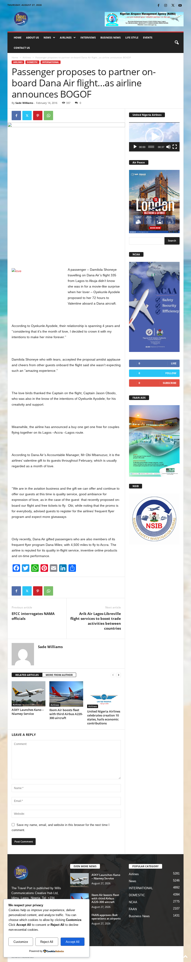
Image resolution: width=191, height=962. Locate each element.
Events (147, 37)
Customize (21, 942)
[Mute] (168, 146)
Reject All (46, 942)
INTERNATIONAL (50, 62)
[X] (173, 5)
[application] (154, 136)
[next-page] (118, 675)
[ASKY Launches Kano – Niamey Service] (28, 693)
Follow (170, 373)
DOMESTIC (32, 62)
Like (173, 363)
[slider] (151, 147)
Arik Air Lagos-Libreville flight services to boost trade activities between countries (95, 621)
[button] (176, 43)
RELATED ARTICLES (27, 675)
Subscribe (169, 383)
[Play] (135, 146)
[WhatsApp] (48, 115)
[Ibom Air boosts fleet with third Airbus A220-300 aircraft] (66, 693)
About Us (32, 37)
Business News (110, 37)
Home (17, 37)
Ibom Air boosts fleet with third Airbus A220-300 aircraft (66, 714)
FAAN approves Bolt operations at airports (106, 916)
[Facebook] (158, 5)
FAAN (133, 909)
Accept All (72, 942)
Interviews (88, 37)
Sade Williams (24, 103)
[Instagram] (165, 5)
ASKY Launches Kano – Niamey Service (28, 712)
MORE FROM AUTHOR (59, 675)
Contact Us (22, 47)
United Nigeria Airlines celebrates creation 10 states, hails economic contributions (103, 717)
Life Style (131, 37)
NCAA (133, 902)
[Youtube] (180, 5)
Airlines (66, 37)
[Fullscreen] (174, 146)
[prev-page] (113, 675)
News (47, 37)
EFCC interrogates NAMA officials (33, 616)
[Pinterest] (37, 115)
